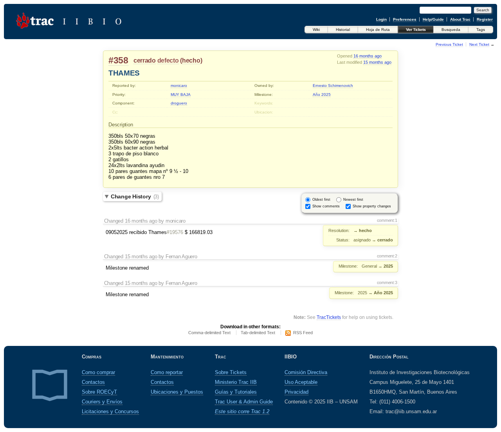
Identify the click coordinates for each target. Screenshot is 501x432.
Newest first (353, 200)
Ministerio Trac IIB (236, 382)
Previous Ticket (449, 44)
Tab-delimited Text (258, 332)
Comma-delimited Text (209, 332)
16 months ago (367, 56)
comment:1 (387, 220)
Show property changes (372, 206)
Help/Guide (433, 19)
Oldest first (321, 200)
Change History (135, 196)
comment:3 (387, 282)
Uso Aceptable (301, 382)
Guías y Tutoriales (236, 392)
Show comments (326, 206)
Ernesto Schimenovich (333, 85)
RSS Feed (303, 332)
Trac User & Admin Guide (244, 402)
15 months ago (377, 62)
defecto (168, 60)
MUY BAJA (181, 94)
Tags (480, 29)
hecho (191, 60)
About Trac (460, 19)
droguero (179, 103)
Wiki (316, 29)
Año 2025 (322, 94)
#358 (118, 60)
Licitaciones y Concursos (110, 411)
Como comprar (98, 372)
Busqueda (451, 29)
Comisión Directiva (306, 372)
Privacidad (296, 392)
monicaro (179, 85)
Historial (343, 29)
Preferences (404, 19)
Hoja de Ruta (378, 29)
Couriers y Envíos (102, 402)
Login (381, 19)
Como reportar (167, 372)
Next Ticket (479, 44)
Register (485, 19)
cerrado (144, 60)
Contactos (93, 382)
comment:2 (387, 256)
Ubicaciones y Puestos (177, 392)
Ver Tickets (415, 29)
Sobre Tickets (231, 372)
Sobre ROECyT (99, 392)
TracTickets (329, 317)
